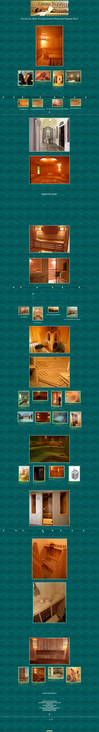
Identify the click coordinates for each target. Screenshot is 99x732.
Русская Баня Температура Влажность (49, 707)
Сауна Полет (49, 703)
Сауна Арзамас (49, 706)
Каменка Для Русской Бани (49, 701)
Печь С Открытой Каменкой (53, 314)
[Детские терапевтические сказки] (49, 112)
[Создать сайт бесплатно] (49, 731)
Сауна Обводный (23, 109)
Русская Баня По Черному (49, 709)
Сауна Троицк (23, 316)
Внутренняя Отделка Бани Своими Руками (57, 108)
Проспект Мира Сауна (75, 108)
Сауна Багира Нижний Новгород (72, 319)
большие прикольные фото (49, 693)
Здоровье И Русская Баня (49, 705)
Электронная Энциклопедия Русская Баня (49, 702)
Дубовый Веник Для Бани (49, 710)
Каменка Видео (38, 322)
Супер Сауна (51, 719)
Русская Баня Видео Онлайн (38, 109)
